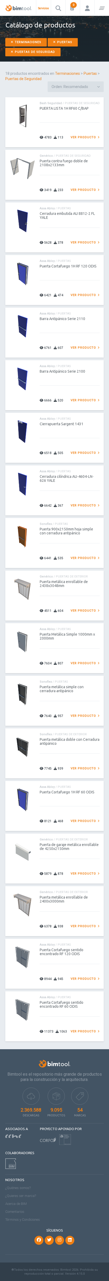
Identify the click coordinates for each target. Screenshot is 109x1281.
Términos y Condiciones (22, 1220)
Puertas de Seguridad (34, 52)
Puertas (64, 42)
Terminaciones (27, 42)
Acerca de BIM (16, 1204)
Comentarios (14, 1212)
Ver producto (84, 137)
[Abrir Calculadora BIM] (73, 7)
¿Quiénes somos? (18, 1188)
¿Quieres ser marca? (20, 1196)
